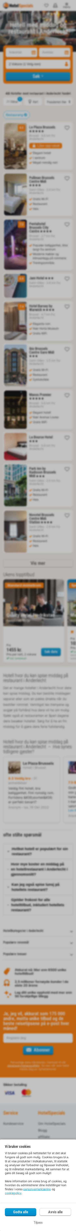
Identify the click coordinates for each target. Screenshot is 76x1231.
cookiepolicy (13, 1193)
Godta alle (20, 1212)
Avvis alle (55, 1212)
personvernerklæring (37, 1189)
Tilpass (38, 1222)
